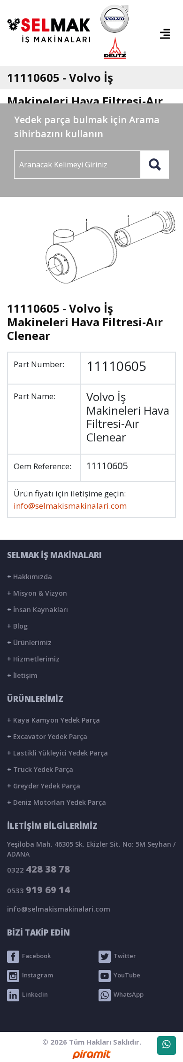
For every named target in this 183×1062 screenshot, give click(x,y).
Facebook (35, 956)
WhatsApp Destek (166, 1045)
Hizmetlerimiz (33, 658)
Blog (17, 625)
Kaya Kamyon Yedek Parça (53, 720)
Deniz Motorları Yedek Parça (56, 802)
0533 (38, 889)
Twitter (123, 956)
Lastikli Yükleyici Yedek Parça (57, 752)
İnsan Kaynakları (37, 609)
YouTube (125, 975)
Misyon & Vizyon (37, 593)
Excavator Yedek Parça (47, 736)
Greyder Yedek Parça (43, 785)
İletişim (22, 675)
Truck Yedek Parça (40, 769)
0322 (38, 869)
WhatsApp (127, 994)
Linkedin (33, 994)
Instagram (36, 975)
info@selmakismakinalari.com (70, 505)
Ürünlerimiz (29, 642)
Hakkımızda (29, 576)
